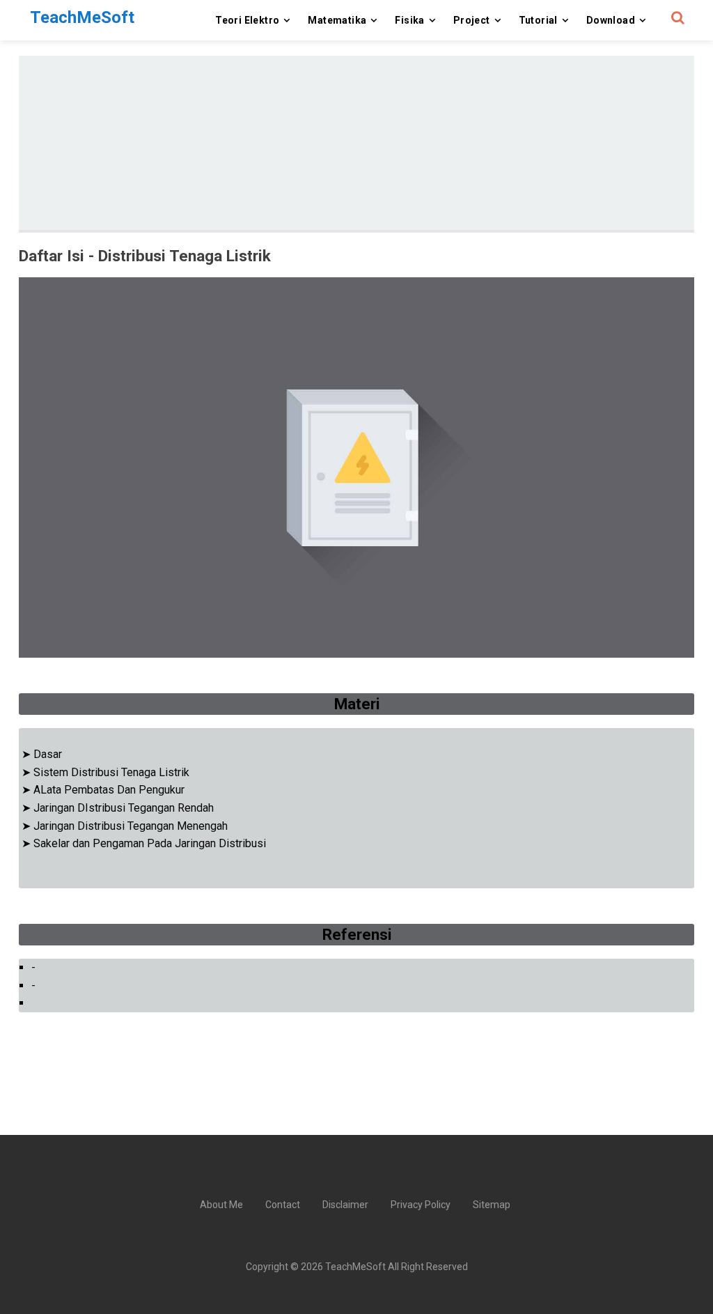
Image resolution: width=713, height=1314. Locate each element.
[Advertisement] (356, 143)
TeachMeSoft (355, 1266)
